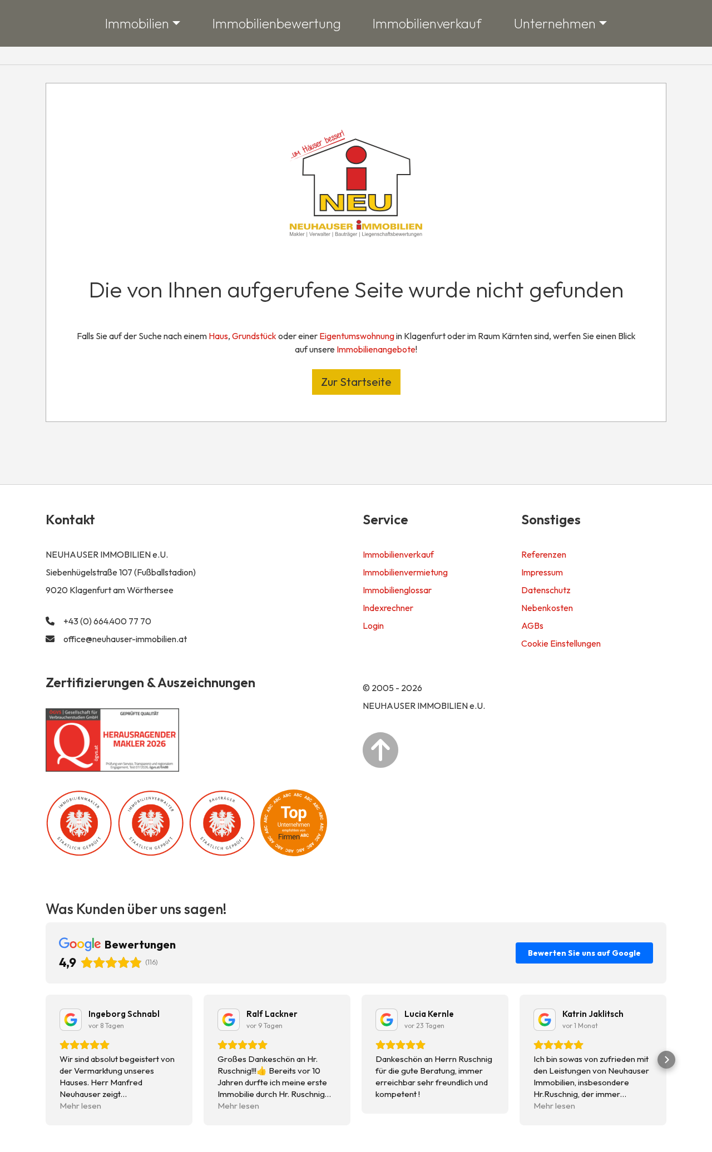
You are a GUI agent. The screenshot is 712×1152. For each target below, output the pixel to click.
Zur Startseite (356, 382)
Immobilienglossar (397, 589)
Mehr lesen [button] (80, 1105)
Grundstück (254, 335)
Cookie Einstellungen (561, 643)
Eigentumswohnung (356, 335)
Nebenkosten (547, 607)
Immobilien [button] (137, 23)
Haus (218, 335)
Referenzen (543, 554)
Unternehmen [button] (555, 23)
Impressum (542, 572)
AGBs (532, 625)
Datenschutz (546, 589)
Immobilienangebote (376, 349)
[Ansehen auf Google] (71, 1020)
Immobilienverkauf (427, 23)
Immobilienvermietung (405, 572)
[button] (46, 1060)
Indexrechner (388, 607)
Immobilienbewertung (276, 23)
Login (373, 625)
